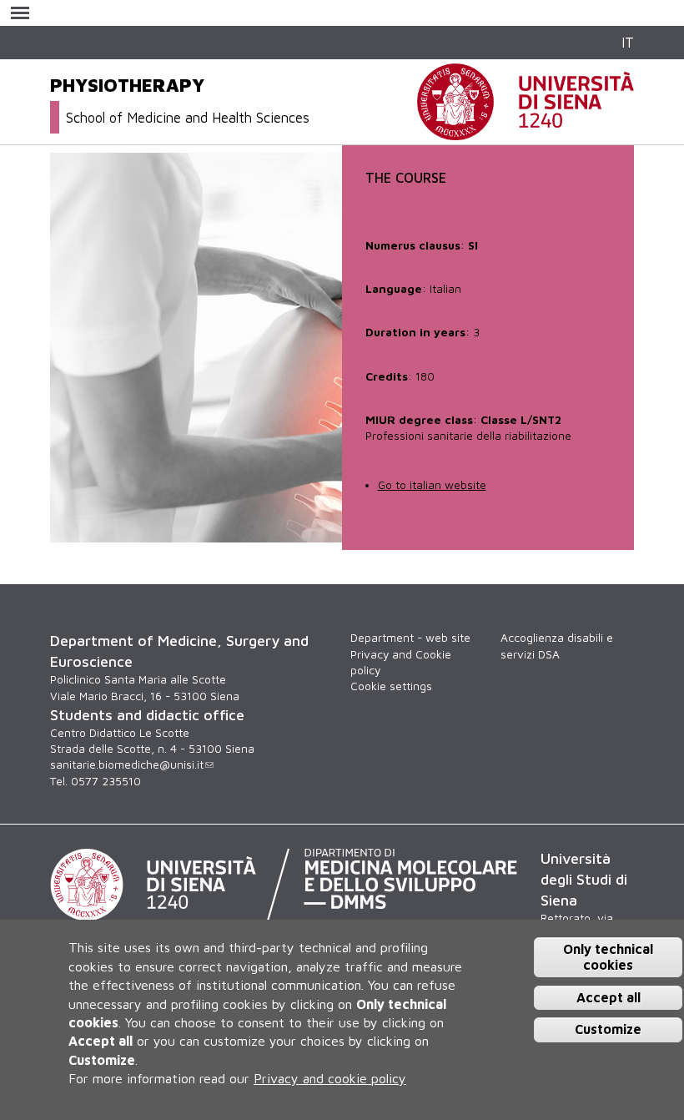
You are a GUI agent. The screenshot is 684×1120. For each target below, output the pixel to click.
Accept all (608, 997)
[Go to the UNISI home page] (525, 131)
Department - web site (410, 637)
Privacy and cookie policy (330, 1078)
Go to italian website (432, 485)
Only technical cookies (608, 956)
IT (627, 42)
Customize (608, 1029)
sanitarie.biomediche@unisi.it (127, 764)
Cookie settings (391, 686)
